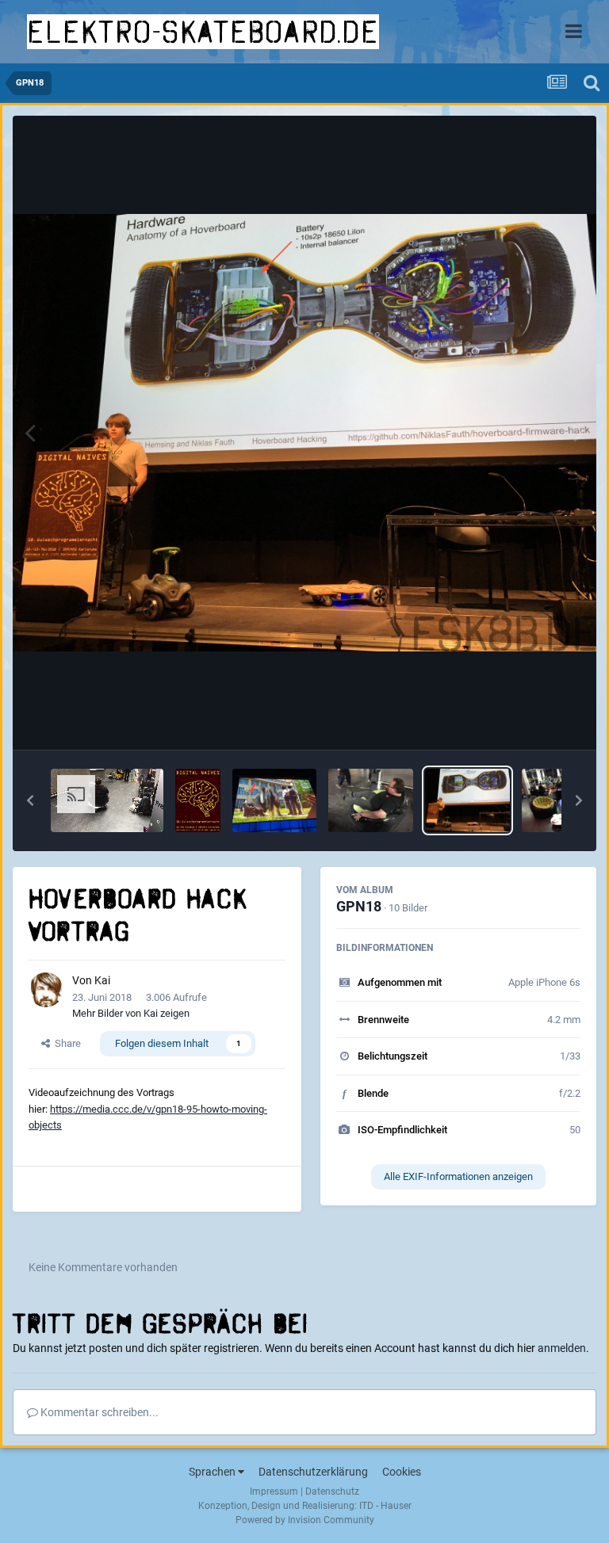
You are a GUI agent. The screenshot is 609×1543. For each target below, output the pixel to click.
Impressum (274, 1491)
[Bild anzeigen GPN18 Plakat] (197, 800)
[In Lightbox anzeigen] (304, 432)
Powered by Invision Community (305, 1520)
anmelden (562, 1348)
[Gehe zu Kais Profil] (46, 989)
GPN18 (358, 906)
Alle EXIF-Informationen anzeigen (458, 1176)
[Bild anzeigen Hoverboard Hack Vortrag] (467, 800)
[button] (30, 800)
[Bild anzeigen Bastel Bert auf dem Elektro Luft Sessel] (370, 800)
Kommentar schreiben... (98, 1412)
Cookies (401, 1471)
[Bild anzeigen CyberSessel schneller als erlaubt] (274, 800)
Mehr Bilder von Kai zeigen (131, 1013)
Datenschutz (332, 1491)
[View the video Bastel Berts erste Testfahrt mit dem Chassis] (107, 800)
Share (65, 1043)
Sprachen (213, 1471)
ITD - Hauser (385, 1505)
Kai (102, 980)
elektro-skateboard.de (203, 31)
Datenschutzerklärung (313, 1471)
